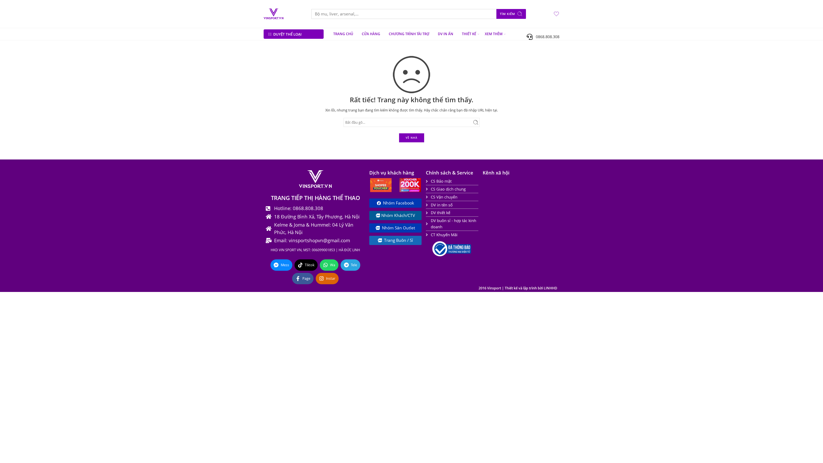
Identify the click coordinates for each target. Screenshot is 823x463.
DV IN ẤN (445, 34)
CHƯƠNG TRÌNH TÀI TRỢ (409, 34)
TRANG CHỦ (343, 34)
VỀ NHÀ (412, 138)
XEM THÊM (494, 34)
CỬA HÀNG (371, 34)
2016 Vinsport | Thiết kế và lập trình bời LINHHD (518, 288)
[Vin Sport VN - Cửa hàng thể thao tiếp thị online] (274, 14)
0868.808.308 (546, 36)
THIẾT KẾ (469, 34)
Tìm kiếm (507, 14)
